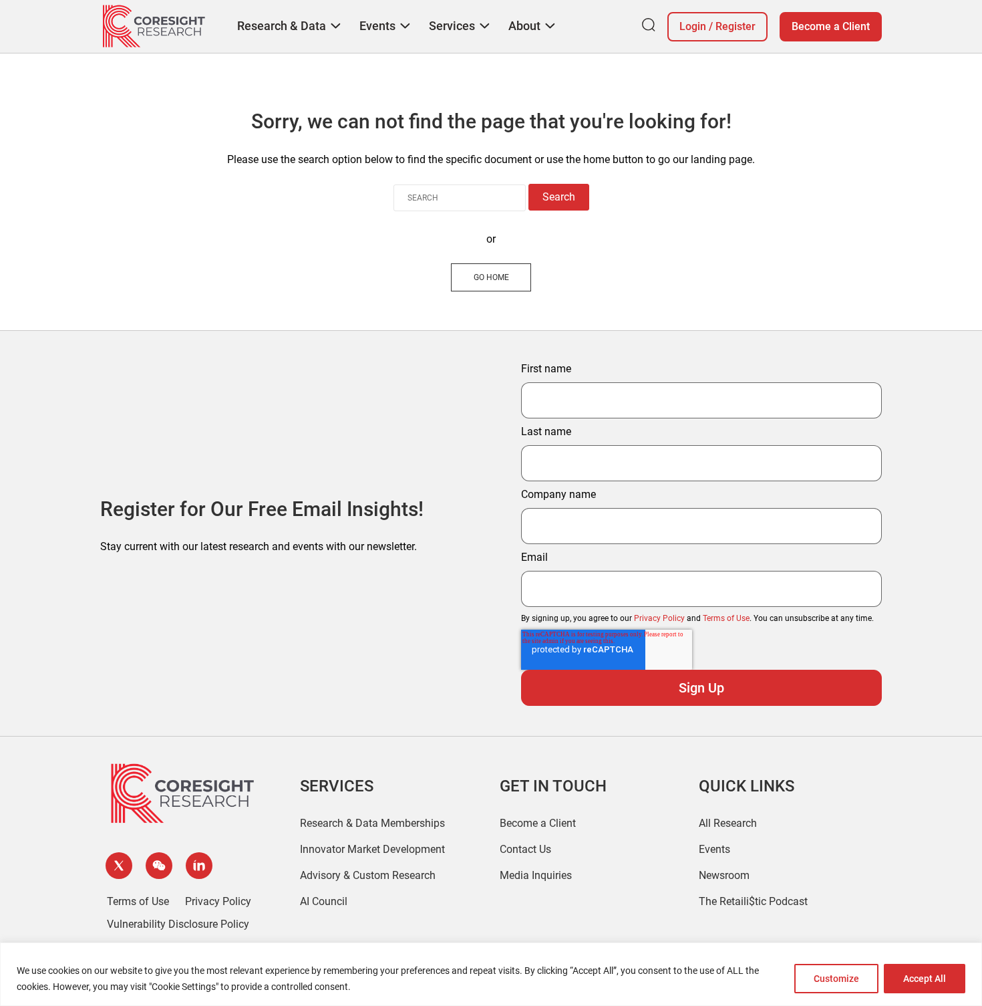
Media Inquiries (536, 875)
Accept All (924, 978)
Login (692, 26)
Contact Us (525, 849)
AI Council (323, 901)
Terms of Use (726, 618)
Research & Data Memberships (372, 823)
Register (735, 26)
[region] (491, 974)
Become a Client (831, 26)
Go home (491, 277)
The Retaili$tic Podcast (753, 901)
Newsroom (724, 875)
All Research (728, 823)
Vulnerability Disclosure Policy (178, 924)
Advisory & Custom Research (368, 875)
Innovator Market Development (372, 849)
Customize (836, 978)
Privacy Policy (659, 618)
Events (714, 849)
